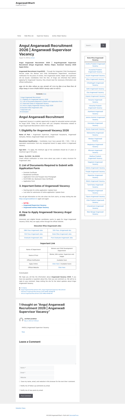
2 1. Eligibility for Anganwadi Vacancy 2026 (34, 99)
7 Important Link (25, 109)
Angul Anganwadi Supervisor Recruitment (53, 289)
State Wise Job (28, 36)
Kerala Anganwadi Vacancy (95, 129)
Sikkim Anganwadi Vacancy (95, 181)
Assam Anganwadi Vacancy (95, 75)
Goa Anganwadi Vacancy (95, 92)
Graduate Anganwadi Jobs (33, 238)
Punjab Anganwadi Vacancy (95, 171)
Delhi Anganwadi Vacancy (95, 89)
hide (44, 94)
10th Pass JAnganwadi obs (62, 230)
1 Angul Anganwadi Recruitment (30, 97)
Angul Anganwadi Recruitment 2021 (31, 289)
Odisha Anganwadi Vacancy (95, 168)
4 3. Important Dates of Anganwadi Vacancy (34, 103)
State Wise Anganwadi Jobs (62, 234)
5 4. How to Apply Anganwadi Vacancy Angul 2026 (36, 105)
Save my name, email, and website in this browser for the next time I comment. (48, 381)
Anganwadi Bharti (25, 3)
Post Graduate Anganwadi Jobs (62, 238)
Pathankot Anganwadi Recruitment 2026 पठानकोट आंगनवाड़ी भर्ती (38, 291)
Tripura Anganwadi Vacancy (95, 196)
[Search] (103, 46)
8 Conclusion (24, 112)
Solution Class (20, 408)
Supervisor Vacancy (43, 36)
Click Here (55, 264)
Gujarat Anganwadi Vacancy (95, 96)
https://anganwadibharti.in (28, 199)
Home (19, 36)
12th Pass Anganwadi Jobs (33, 234)
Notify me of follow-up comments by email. (35, 386)
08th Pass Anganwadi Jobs (33, 230)
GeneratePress (73, 415)
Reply (23, 332)
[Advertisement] (62, 20)
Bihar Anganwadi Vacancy (95, 79)
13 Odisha (24, 288)
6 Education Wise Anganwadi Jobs (31, 107)
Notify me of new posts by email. (32, 390)
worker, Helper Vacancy (59, 36)
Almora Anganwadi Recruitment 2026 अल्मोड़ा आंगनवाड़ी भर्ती (36, 293)
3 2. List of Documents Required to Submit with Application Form (41, 101)
